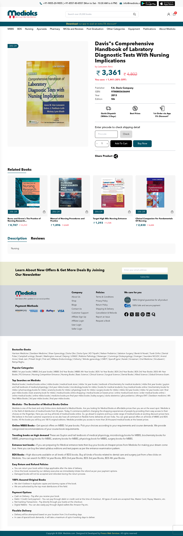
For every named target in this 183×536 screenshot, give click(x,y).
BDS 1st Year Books (104, 372)
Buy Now (142, 144)
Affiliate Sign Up (79, 317)
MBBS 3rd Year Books (63, 372)
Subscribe (144, 277)
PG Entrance (24, 375)
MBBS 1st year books (22, 372)
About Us (76, 297)
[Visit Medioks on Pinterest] (143, 314)
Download (72, 24)
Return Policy (102, 305)
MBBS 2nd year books (42, 372)
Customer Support (80, 313)
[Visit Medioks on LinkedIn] (148, 314)
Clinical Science (96, 375)
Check (126, 134)
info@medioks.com (133, 3)
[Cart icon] (44, 212)
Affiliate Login (78, 321)
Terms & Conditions (105, 297)
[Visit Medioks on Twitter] (132, 314)
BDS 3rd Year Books (143, 372)
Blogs (74, 305)
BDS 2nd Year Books (123, 372)
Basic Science (81, 375)
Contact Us (77, 309)
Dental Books (127, 375)
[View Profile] (168, 14)
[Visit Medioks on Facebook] (126, 314)
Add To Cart (121, 144)
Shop (74, 301)
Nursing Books (67, 375)
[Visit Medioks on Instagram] (137, 314)
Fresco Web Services (110, 533)
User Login (76, 325)
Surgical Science (112, 375)
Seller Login (77, 329)
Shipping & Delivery (105, 309)
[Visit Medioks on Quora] (153, 314)
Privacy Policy (102, 301)
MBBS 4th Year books (84, 372)
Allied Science (141, 375)
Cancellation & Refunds (106, 313)
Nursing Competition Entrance (45, 375)
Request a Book (103, 321)
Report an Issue (103, 317)
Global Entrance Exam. (159, 375)
